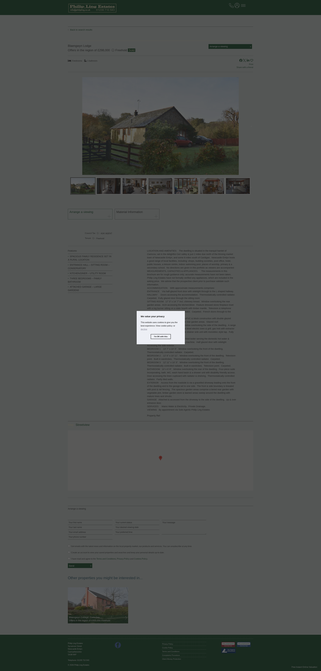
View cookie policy (164, 326)
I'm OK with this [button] (161, 337)
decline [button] (144, 329)
